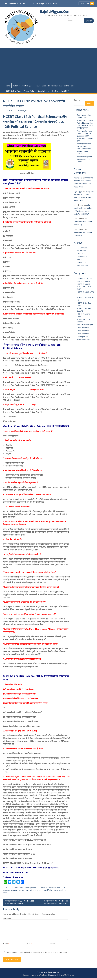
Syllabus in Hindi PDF (60, 91)
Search (77, 100)
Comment (7, 918)
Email (29, 944)
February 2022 (82, 265)
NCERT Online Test (12, 91)
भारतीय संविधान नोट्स (83, 339)
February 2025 (82, 248)
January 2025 (82, 251)
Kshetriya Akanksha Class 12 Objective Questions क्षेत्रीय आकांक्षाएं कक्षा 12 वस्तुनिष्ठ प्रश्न (85, 136)
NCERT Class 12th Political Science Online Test (54, 86)
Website (52, 944)
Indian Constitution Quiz (22, 86)
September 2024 (83, 257)
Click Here (52, 3)
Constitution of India (84, 278)
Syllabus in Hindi (83, 328)
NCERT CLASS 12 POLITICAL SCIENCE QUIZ (84, 286)
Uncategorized (30, 888)
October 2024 (82, 254)
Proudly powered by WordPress (35, 975)
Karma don (78, 178)
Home (7, 86)
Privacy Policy (29, 91)
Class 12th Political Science (50, 888)
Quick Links (84, 3)
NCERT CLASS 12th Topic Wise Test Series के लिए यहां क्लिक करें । (31, 867)
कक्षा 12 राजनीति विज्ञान (46, 890)
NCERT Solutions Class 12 (14, 888)
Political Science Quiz (85, 325)
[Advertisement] (48, 65)
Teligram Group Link (13, 877)
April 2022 (80, 260)
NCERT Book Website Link (15, 872)
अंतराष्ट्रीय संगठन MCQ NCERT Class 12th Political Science (19, 902)
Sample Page (43, 91)
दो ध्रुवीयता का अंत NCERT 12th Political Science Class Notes (56, 902)
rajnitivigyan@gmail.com (15, 3)
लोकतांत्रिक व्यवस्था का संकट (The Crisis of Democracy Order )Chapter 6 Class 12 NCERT (84, 149)
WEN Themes (68, 975)
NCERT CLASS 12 (83, 281)
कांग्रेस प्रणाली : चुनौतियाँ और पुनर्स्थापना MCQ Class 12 (84, 159)
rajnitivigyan (22, 110)
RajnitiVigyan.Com (55, 11)
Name (6, 944)
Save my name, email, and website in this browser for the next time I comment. (36, 952)
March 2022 (81, 262)
